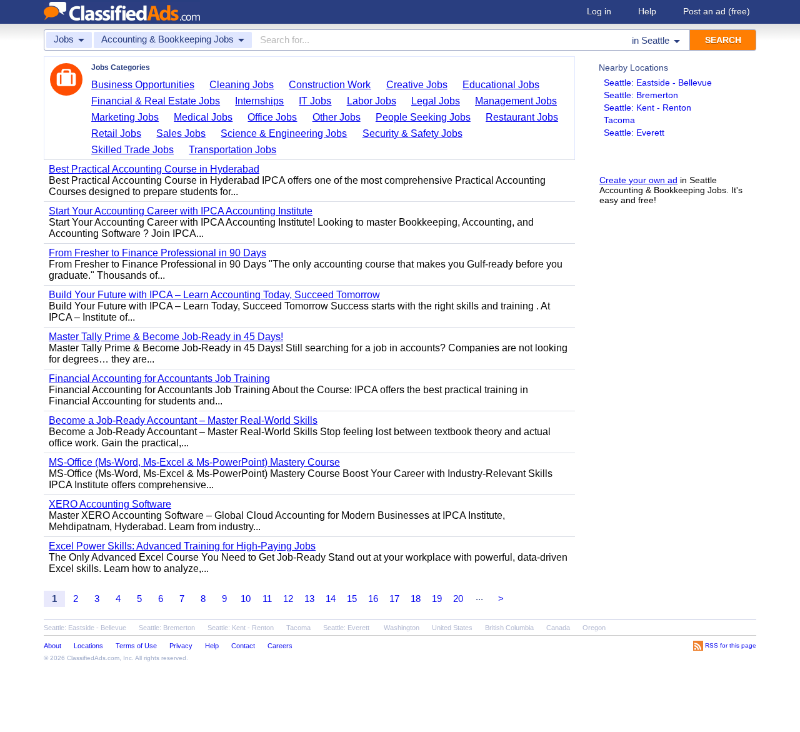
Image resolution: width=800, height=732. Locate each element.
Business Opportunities (142, 84)
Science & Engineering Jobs (284, 133)
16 (373, 598)
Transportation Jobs (232, 149)
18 (416, 598)
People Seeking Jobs (423, 117)
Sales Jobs (181, 133)
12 (288, 598)
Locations (88, 645)
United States (452, 627)
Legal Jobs (435, 101)
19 (437, 598)
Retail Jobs (116, 133)
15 (352, 598)
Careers (280, 645)
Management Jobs (516, 101)
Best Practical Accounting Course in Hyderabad (154, 169)
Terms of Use (136, 645)
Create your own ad (638, 180)
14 (331, 598)
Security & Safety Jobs (412, 133)
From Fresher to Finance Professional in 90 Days (157, 253)
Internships (259, 101)
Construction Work (330, 84)
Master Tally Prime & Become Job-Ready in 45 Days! (166, 336)
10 (246, 598)
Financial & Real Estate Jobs (155, 101)
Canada (558, 627)
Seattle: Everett (634, 133)
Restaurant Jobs (522, 117)
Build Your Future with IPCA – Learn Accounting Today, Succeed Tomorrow (214, 294)
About (52, 645)
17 (394, 598)
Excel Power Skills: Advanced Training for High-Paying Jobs (182, 546)
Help (647, 11)
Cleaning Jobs (241, 84)
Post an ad (716, 11)
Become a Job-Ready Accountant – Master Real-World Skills (183, 420)
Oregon (594, 627)
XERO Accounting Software (110, 504)
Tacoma (619, 120)
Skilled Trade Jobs (132, 149)
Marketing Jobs (125, 117)
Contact (243, 645)
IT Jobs (315, 101)
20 (458, 598)
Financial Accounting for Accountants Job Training (159, 378)
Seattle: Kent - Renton (647, 108)
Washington (401, 627)
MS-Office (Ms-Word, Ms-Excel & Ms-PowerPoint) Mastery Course (194, 462)
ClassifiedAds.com (93, 657)
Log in (599, 11)
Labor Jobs (371, 101)
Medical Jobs (203, 117)
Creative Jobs (417, 84)
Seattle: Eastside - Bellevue (658, 83)
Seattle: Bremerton (641, 95)
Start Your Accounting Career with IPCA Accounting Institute (180, 211)
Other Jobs (336, 117)
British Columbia (509, 627)
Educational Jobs (500, 84)
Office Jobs (272, 117)
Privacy (180, 645)
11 (267, 598)
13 (309, 598)
